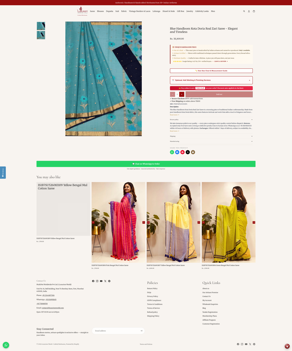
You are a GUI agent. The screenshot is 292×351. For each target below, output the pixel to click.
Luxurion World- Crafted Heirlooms (53, 344)
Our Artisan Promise (210, 292)
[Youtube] (101, 281)
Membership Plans (209, 316)
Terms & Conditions (154, 304)
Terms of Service (153, 308)
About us (205, 288)
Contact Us (206, 296)
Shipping (172, 136)
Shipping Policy (153, 316)
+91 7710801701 (42, 304)
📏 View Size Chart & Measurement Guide (211, 71)
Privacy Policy (152, 296)
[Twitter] (105, 281)
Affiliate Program (209, 320)
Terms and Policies (146, 344)
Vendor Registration (210, 312)
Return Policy (152, 288)
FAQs (149, 292)
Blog (204, 308)
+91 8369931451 (50, 300)
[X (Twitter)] (188, 152)
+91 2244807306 (48, 295)
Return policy (174, 119)
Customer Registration (211, 324)
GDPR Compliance (154, 300)
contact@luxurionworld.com (53, 308)
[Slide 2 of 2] (41, 35)
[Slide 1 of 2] (41, 26)
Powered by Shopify (72, 344)
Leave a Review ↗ (221, 61)
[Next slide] (143, 222)
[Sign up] (141, 330)
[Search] (244, 11)
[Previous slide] (93, 222)
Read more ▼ (174, 115)
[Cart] (253, 11)
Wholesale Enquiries (210, 304)
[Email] (193, 152)
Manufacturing (174, 141)
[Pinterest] (182, 152)
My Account (206, 300)
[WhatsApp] (172, 152)
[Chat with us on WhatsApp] (6, 345)
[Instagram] (97, 281)
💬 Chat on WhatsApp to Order (146, 164)
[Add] (87, 232)
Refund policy (152, 312)
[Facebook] (177, 152)
